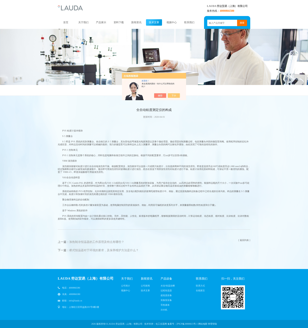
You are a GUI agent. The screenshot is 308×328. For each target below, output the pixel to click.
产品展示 (101, 22)
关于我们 (83, 22)
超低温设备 (166, 295)
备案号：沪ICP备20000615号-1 (182, 324)
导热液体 (165, 305)
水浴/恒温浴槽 (168, 286)
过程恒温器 (166, 290)
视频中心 (172, 22)
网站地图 (202, 324)
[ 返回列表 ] (244, 240)
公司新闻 (145, 286)
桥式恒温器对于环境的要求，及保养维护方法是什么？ (104, 250)
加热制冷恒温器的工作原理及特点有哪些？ (96, 242)
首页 (65, 22)
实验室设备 (166, 300)
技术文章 (154, 22)
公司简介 (125, 286)
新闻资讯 (136, 22)
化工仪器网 (161, 324)
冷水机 (164, 310)
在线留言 (200, 290)
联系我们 (189, 22)
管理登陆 (212, 324)
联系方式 (200, 286)
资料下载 (119, 22)
